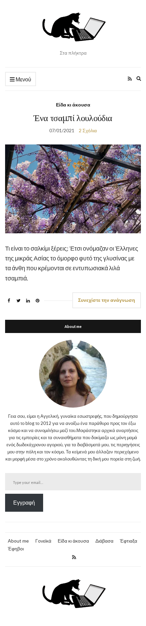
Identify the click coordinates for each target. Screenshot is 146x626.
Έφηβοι (16, 548)
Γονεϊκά (43, 541)
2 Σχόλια (88, 130)
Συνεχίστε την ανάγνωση (106, 300)
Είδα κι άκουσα (73, 104)
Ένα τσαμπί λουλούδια (73, 117)
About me (18, 541)
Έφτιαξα (128, 541)
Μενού (23, 79)
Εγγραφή (24, 502)
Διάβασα (104, 541)
